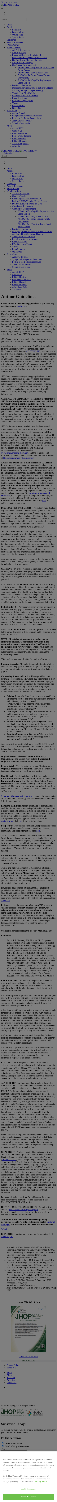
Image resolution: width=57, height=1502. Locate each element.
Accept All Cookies (28, 1497)
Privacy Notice (41, 1481)
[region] (28, 1476)
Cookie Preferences (28, 1489)
